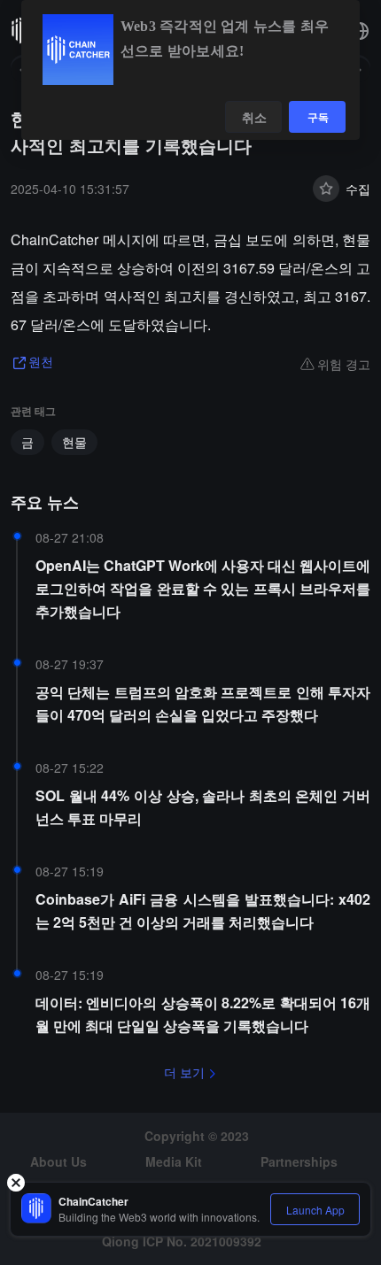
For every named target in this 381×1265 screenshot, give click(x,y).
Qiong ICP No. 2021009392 (181, 1241)
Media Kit (173, 1161)
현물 (74, 442)
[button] (359, 31)
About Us (58, 1161)
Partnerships (299, 1161)
